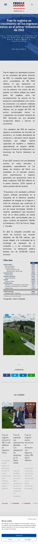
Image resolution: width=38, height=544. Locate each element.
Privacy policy (32, 519)
